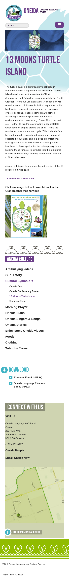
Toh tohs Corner (17, 348)
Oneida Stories (16, 324)
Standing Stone (17, 301)
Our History (13, 275)
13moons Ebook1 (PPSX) (28, 377)
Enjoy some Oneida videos (24, 330)
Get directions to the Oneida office (34, 495)
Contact (19, 575)
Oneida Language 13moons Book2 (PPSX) (30, 385)
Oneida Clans (15, 313)
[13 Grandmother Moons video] (26, 216)
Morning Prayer (16, 307)
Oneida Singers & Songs (23, 319)
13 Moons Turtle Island (22, 296)
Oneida (31, 11)
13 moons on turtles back (19, 178)
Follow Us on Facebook (27, 532)
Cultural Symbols (17, 281)
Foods (9, 336)
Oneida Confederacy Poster (24, 291)
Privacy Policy (8, 575)
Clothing (11, 342)
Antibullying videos (19, 269)
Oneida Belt (15, 286)
